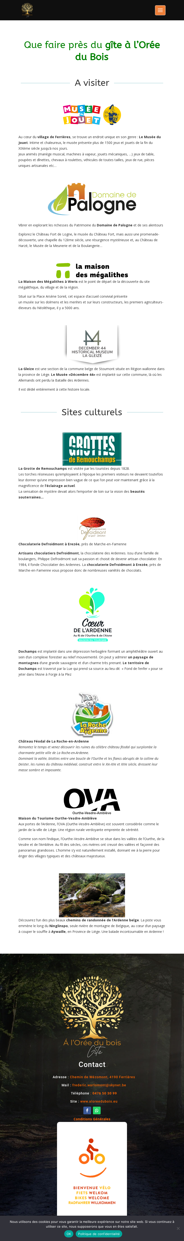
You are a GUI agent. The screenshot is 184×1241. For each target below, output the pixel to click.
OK (69, 1234)
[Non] (178, 1228)
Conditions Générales (92, 1119)
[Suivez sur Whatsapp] (97, 1110)
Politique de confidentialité (99, 1234)
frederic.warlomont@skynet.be (99, 1085)
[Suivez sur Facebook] (87, 1110)
